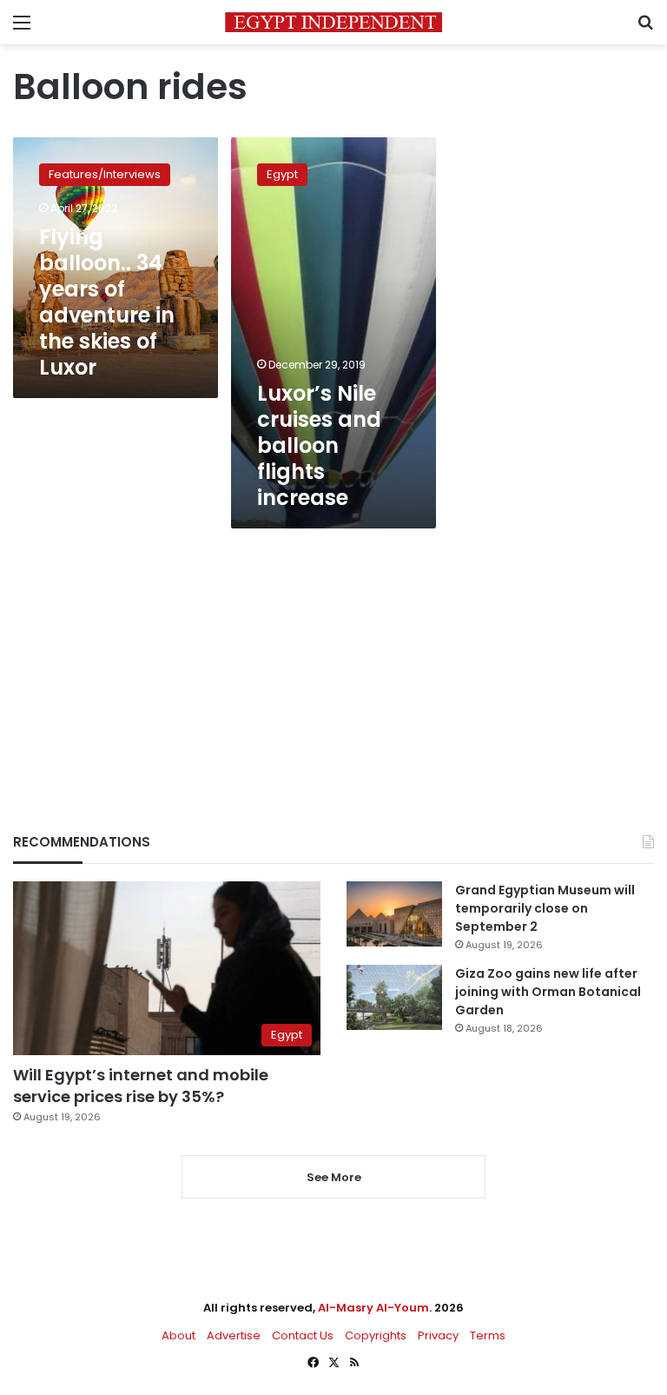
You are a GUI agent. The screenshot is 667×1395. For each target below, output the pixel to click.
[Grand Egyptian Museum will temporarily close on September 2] (394, 914)
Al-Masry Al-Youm (373, 1307)
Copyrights (375, 1335)
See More (334, 1177)
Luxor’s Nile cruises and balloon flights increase (319, 445)
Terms (487, 1335)
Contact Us (303, 1335)
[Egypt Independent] (333, 22)
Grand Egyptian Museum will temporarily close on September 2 (545, 908)
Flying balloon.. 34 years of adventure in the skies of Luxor (107, 302)
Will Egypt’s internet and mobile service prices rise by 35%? (140, 1085)
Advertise (234, 1335)
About (178, 1335)
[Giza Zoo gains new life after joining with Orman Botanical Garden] (394, 997)
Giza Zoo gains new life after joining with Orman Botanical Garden (548, 992)
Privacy (438, 1335)
